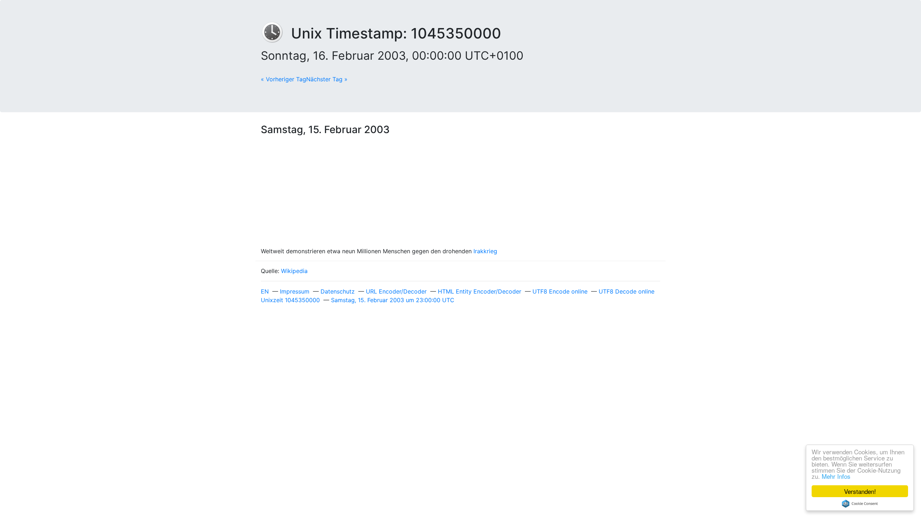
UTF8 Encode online (559, 291)
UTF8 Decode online (626, 291)
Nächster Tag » (327, 79)
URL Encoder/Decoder (396, 291)
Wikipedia (294, 270)
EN (265, 291)
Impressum (294, 291)
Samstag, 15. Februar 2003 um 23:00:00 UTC (392, 300)
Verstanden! (860, 491)
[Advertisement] (460, 192)
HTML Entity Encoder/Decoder (479, 291)
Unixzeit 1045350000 (290, 300)
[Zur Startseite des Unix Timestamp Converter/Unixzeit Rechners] (276, 33)
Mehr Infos (836, 476)
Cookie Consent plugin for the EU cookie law (860, 504)
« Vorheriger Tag (283, 79)
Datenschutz (338, 291)
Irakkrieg (485, 251)
